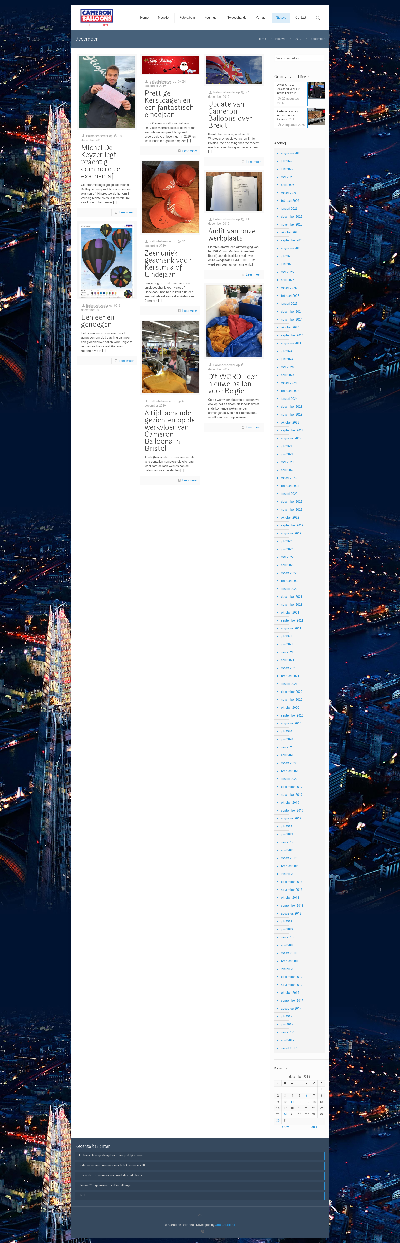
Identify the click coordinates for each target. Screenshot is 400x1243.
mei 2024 (287, 367)
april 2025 (287, 280)
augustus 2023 (291, 438)
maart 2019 (289, 858)
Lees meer (126, 212)
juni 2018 (287, 929)
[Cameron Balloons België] (97, 17)
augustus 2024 (291, 343)
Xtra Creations (225, 1225)
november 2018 (291, 890)
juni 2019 (287, 834)
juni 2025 (287, 264)
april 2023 (287, 470)
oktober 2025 (290, 232)
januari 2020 (289, 779)
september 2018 (292, 905)
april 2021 (287, 660)
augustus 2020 (291, 723)
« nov (285, 1127)
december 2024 (291, 311)
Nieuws (280, 39)
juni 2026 (287, 169)
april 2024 (287, 375)
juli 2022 (286, 541)
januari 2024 (289, 399)
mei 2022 (287, 557)
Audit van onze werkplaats (231, 235)
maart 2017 (289, 1048)
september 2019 (292, 810)
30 (278, 1121)
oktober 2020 (290, 707)
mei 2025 (287, 272)
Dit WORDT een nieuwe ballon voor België (233, 383)
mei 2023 (287, 462)
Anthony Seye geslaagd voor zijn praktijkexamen (111, 1155)
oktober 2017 (290, 993)
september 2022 (292, 525)
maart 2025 (289, 288)
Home (262, 39)
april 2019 (287, 850)
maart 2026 (289, 193)
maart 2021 (289, 668)
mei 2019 (287, 842)
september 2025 (292, 240)
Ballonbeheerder (97, 136)
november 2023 (291, 414)
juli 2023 (286, 446)
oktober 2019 (290, 802)
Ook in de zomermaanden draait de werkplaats (110, 1175)
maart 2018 (289, 953)
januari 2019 (289, 874)
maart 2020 (289, 763)
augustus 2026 (291, 153)
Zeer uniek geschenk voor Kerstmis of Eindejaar (168, 264)
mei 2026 (287, 177)
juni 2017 (287, 1024)
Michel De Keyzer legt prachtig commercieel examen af (101, 162)
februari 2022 (290, 581)
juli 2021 (286, 636)
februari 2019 (290, 866)
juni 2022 (287, 549)
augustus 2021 (291, 628)
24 (285, 1114)
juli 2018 (286, 921)
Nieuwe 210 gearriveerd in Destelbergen (105, 1185)
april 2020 (287, 755)
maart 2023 (289, 478)
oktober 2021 (290, 612)
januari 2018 (289, 969)
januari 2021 (289, 684)
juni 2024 (287, 359)
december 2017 (291, 977)
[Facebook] (197, 1231)
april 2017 (287, 1040)
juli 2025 (286, 256)
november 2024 (291, 319)
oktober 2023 (290, 422)
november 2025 (291, 224)
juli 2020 (286, 731)
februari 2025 (290, 296)
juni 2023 (287, 454)
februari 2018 (290, 961)
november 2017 (291, 985)
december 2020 (291, 692)
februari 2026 (290, 201)
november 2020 (291, 700)
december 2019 (291, 787)
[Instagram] (203, 1231)
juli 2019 (286, 826)
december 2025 (291, 216)
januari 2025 (289, 304)
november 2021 (291, 604)
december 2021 (291, 597)
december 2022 (291, 502)
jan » (314, 1127)
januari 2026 (289, 209)
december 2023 (291, 406)
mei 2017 (287, 1032)
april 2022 (287, 565)
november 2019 (291, 795)
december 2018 (291, 882)
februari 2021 (290, 676)
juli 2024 (286, 351)
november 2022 (291, 509)
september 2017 (292, 1000)
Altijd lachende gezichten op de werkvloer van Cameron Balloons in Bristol (170, 431)
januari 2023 (289, 494)
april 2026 (287, 185)
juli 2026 (286, 161)
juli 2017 (286, 1016)
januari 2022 (289, 589)
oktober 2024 (290, 327)
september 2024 (292, 335)
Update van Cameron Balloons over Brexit (230, 115)
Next (82, 1195)
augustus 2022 (291, 533)
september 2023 (292, 430)
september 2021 (292, 620)
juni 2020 (287, 739)
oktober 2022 (290, 517)
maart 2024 (289, 383)
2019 (298, 39)
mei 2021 (287, 652)
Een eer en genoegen (97, 321)
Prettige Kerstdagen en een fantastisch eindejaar (169, 104)
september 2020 (292, 715)
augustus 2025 (291, 248)
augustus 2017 (291, 1008)
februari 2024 (290, 391)
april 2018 (287, 945)
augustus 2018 (291, 913)
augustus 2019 (291, 818)
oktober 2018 (290, 898)
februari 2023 (290, 486)
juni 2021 (287, 644)
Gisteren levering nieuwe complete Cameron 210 (112, 1165)
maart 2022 (289, 573)
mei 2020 (287, 747)
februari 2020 (290, 771)
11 (292, 1102)
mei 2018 (287, 937)
